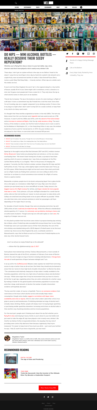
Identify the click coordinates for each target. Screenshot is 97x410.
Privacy (48, 403)
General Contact (48, 405)
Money (58, 7)
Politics (21, 10)
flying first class (9, 316)
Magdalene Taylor (29, 10)
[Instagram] (93, 54)
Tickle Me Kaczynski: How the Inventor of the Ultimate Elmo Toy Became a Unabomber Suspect (40, 374)
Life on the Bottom (76, 68)
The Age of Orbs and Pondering (32, 359)
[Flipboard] (77, 54)
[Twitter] (67, 54)
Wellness (74, 7)
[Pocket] (83, 54)
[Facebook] (72, 54)
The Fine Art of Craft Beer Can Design (18, 146)
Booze (16, 10)
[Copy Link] (88, 54)
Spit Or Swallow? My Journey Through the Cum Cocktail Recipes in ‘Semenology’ (29, 138)
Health (37, 7)
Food (66, 7)
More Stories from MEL (48, 388)
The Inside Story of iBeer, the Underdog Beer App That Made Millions (26, 141)
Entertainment (27, 7)
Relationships (48, 7)
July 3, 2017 (35, 246)
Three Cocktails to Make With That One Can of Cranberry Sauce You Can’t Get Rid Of (30, 144)
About (43, 403)
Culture (17, 7)
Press (54, 403)
